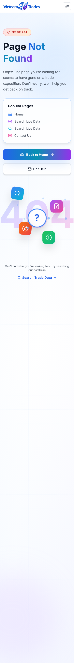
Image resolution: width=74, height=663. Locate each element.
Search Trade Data (37, 278)
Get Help (40, 169)
